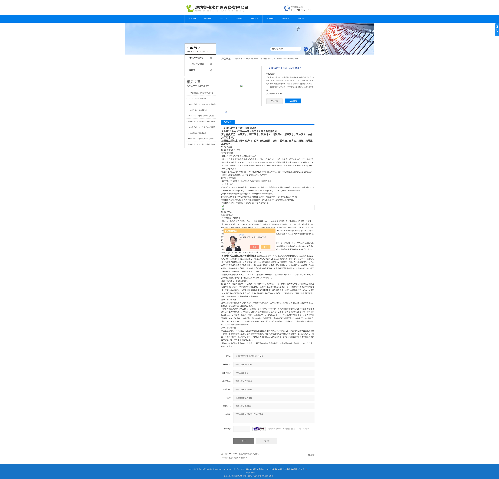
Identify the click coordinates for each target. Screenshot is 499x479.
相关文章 (194, 82)
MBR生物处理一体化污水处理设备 (201, 93)
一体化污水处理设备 (267, 59)
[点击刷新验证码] (258, 429)
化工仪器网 (257, 476)
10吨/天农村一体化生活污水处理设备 (202, 127)
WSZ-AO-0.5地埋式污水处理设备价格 (244, 454)
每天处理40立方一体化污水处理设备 (201, 144)
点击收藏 (293, 101)
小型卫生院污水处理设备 (197, 133)
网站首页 (192, 19)
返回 (310, 455)
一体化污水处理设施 (197, 64)
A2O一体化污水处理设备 (249, 469)
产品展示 (223, 19)
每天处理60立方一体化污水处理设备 (201, 121)
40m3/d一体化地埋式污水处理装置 (201, 139)
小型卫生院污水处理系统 (197, 99)
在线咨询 (274, 101)
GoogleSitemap (250, 473)
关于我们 (208, 19)
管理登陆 (265, 476)
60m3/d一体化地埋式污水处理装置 (201, 116)
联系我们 (301, 19)
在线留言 (286, 19)
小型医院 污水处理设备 (238, 458)
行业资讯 (239, 19)
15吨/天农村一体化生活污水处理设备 (202, 104)
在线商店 (270, 19)
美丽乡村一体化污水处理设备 (269, 469)
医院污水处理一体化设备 (288, 469)
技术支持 (254, 19)
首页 (247, 59)
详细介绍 (228, 122)
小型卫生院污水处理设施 (197, 110)
